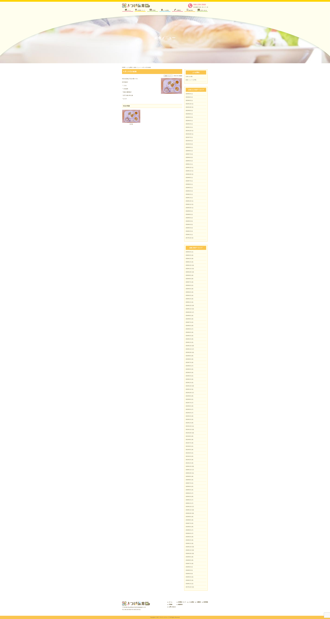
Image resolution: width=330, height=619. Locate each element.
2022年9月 (188, 110)
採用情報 (206, 602)
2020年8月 (188, 150)
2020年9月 (188, 147)
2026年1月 (188, 262)
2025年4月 (188, 292)
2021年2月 (188, 459)
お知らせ (188, 76)
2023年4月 (188, 100)
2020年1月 (188, 164)
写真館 (170, 604)
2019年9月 (188, 516)
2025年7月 (188, 282)
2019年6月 (188, 184)
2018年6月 (188, 217)
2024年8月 (188, 319)
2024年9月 (188, 315)
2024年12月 (189, 305)
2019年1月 (188, 197)
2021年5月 (188, 449)
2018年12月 (189, 201)
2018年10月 (189, 207)
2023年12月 (189, 345)
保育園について (182, 602)
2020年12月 (189, 466)
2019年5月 (188, 187)
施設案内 (180, 604)
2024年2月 (188, 339)
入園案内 (199, 602)
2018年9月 (188, 211)
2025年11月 (189, 268)
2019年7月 (188, 181)
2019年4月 (188, 191)
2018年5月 (188, 221)
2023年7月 (188, 362)
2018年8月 (188, 214)
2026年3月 (188, 255)
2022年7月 (188, 402)
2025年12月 (189, 265)
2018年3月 (188, 227)
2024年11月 (189, 309)
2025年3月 (188, 295)
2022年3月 (188, 416)
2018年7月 (188, 563)
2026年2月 (188, 258)
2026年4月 (188, 252)
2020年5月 (188, 160)
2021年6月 (188, 446)
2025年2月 (188, 298)
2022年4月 (188, 120)
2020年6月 (188, 157)
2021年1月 (188, 463)
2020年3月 (188, 496)
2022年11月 (189, 389)
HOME (123, 67)
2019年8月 (188, 177)
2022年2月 (188, 124)
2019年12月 (189, 167)
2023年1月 (188, 382)
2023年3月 (188, 376)
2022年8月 (188, 114)
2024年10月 (189, 312)
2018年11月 (189, 204)
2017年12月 (189, 238)
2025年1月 (188, 302)
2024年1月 (188, 342)
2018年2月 (188, 231)
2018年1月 (188, 234)
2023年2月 (188, 379)
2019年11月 (189, 171)
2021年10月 (189, 134)
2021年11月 (189, 429)
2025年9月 (188, 275)
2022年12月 (189, 103)
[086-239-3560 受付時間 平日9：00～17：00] (190, 7)
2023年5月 (188, 369)
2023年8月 (188, 97)
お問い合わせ (172, 606)
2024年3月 (188, 335)
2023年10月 (189, 352)
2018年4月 (188, 224)
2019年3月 (188, 536)
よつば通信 (129, 67)
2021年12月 (189, 130)
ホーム (170, 602)
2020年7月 (188, 154)
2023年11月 (189, 349)
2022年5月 (188, 117)
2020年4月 (188, 493)
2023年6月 (188, 365)
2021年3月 (188, 144)
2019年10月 (189, 174)
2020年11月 (189, 469)
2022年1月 (188, 127)
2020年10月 (189, 473)
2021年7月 (188, 137)
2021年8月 (188, 439)
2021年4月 (188, 140)
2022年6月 (188, 406)
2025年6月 (188, 285)
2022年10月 (189, 107)
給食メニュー (137, 67)
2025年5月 (188, 288)
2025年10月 (189, 272)
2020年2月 (188, 500)
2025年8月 (188, 278)
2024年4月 (188, 93)
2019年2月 (188, 194)
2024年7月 (188, 322)
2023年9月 (188, 355)
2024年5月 (188, 329)
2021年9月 (188, 436)
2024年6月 (188, 325)
